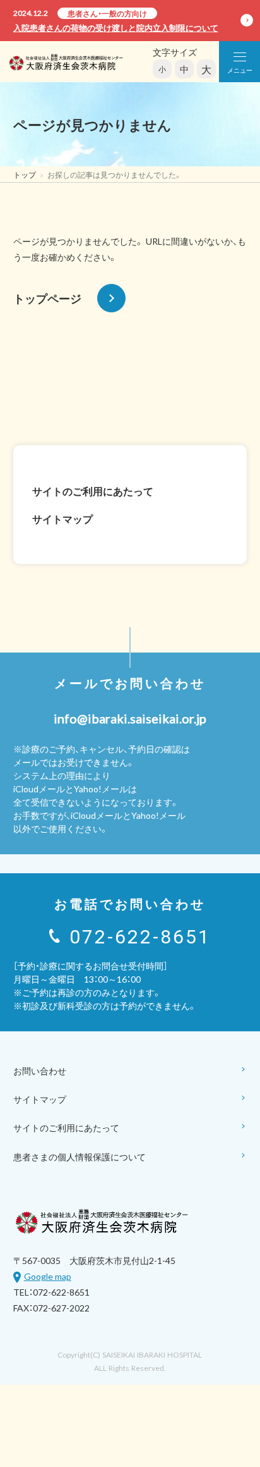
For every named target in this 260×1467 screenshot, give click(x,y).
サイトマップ (62, 518)
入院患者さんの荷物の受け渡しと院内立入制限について (115, 27)
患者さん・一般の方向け (107, 13)
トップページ (47, 298)
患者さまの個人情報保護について (79, 1156)
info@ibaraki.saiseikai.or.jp (130, 718)
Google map (47, 1276)
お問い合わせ (39, 1070)
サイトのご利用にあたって (92, 490)
